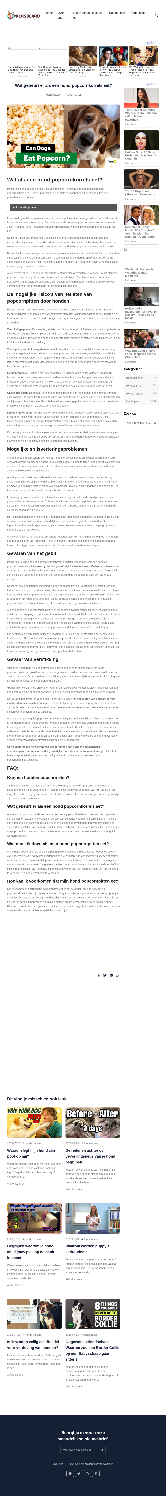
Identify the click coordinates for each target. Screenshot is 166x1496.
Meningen (141, 401)
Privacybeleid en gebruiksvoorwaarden (90, 1464)
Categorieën (117, 12)
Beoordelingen (141, 377)
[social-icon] (70, 1473)
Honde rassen (54, 94)
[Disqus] (63, 1038)
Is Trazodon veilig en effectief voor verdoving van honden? (33, 1345)
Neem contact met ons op (87, 15)
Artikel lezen (14, 1183)
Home (49, 12)
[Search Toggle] (156, 15)
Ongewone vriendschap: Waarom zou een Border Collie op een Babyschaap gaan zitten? (92, 1350)
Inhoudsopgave (26, 207)
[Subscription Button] (102, 1450)
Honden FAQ (141, 385)
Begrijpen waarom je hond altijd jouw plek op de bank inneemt (30, 1252)
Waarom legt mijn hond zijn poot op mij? (31, 1153)
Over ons (61, 15)
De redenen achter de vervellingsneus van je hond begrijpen (90, 1156)
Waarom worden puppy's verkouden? (87, 1249)
